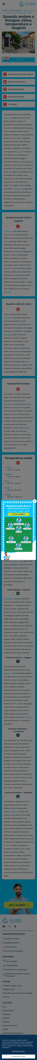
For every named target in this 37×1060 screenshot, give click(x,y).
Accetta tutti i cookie (18, 1056)
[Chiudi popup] (35, 501)
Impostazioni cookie (18, 1051)
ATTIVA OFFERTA (18, 514)
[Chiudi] (35, 1037)
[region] (18, 1047)
